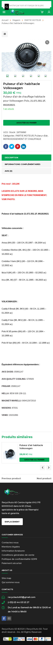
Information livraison (12, 551)
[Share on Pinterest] (17, 146)
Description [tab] (11, 157)
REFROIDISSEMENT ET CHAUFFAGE (22, 139)
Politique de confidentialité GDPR (19, 559)
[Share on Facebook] (5, 146)
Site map (6, 578)
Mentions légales (11, 547)
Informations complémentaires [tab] (22, 164)
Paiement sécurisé (12, 563)
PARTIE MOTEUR (32, 20)
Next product (44, 478)
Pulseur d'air (41, 135)
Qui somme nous (11, 582)
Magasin (16, 20)
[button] (47, 42)
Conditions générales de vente (18, 555)
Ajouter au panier (26, 123)
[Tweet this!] (11, 146)
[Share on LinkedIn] (23, 146)
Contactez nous (10, 542)
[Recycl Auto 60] (17, 11)
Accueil (5, 20)
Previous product (11, 478)
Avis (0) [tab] (8, 171)
